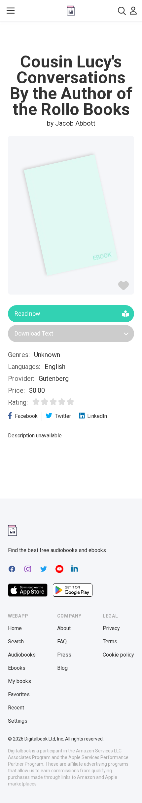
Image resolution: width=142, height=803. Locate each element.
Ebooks (16, 668)
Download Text (34, 333)
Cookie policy (118, 655)
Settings (17, 721)
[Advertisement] (71, 37)
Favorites (19, 694)
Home (15, 628)
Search (16, 641)
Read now (27, 313)
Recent (16, 707)
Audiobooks (22, 655)
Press (64, 655)
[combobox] (122, 11)
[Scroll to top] (130, 788)
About (64, 628)
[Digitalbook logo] (71, 10)
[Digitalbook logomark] (12, 530)
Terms (110, 641)
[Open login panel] (133, 10)
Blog (62, 668)
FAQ (62, 641)
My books (19, 681)
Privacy (111, 628)
